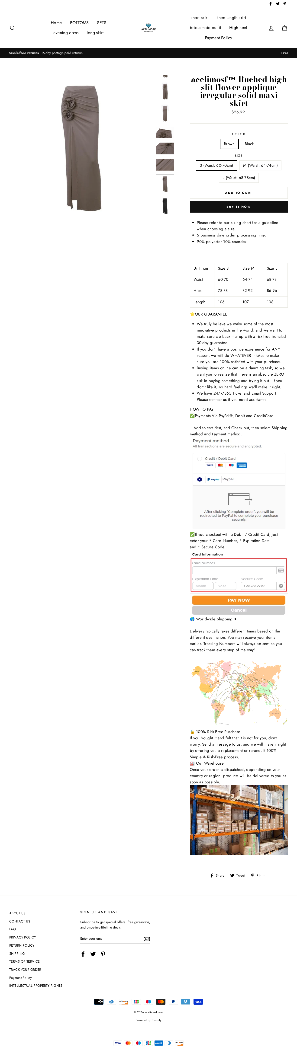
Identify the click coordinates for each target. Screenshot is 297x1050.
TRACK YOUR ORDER (25, 969)
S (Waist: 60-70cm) (216, 165)
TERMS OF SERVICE (24, 961)
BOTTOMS (79, 23)
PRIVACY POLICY (22, 937)
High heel (238, 28)
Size (239, 155)
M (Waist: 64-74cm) (260, 165)
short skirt (199, 18)
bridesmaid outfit (205, 28)
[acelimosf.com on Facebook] (83, 954)
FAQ (12, 929)
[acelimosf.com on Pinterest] (103, 954)
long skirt (95, 33)
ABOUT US (17, 913)
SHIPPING (17, 953)
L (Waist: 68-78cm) (239, 177)
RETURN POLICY (22, 945)
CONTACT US (19, 921)
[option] (148, 53)
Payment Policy (218, 38)
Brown (229, 144)
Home (56, 23)
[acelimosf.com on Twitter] (93, 954)
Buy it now (238, 206)
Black (249, 144)
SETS (101, 23)
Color (239, 134)
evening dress (66, 33)
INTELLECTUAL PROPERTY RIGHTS (35, 985)
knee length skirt (231, 18)
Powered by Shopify (148, 1020)
